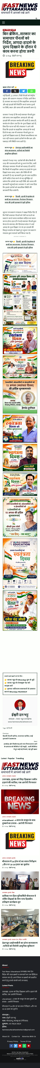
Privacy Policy (12, 1041)
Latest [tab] (4, 758)
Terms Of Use (25, 1041)
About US (5, 1036)
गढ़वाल (14, 776)
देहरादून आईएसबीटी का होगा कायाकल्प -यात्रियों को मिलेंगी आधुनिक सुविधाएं (20, 944)
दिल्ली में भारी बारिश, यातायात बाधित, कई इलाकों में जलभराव (18, 736)
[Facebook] (7, 91)
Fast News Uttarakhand (22, 1052)
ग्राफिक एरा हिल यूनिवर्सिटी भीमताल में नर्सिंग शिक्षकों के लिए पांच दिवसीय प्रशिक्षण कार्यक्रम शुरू (19, 899)
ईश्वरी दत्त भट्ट (17, 55)
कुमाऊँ (13, 858)
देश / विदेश (6, 30)
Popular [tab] (11, 758)
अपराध (4, 776)
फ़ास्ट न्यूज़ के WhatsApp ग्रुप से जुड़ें (20, 680)
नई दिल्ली (9, 728)
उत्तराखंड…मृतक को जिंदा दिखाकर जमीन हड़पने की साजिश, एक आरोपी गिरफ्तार (19, 781)
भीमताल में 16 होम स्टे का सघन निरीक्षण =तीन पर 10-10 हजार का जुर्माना (19, 863)
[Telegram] (23, 91)
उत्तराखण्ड (8, 776)
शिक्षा (13, 892)
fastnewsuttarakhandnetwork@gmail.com (18, 1029)
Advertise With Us (29, 1036)
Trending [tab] (20, 758)
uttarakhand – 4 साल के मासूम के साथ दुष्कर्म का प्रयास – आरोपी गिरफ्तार (18, 821)
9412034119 (22, 692)
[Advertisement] (20, 652)
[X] (15, 91)
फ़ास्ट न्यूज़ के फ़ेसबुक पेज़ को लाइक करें (17, 684)
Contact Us (16, 1036)
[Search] (36, 19)
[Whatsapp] (31, 91)
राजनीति (13, 30)
